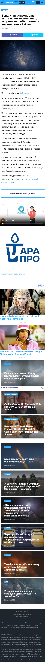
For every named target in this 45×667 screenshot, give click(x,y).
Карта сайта (5, 632)
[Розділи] (42, 1)
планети (22, 274)
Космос (5, 10)
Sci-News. (24, 93)
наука (4, 274)
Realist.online (15, 635)
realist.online (33, 647)
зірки (16, 274)
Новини (7, 364)
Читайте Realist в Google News (22, 193)
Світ (6, 581)
